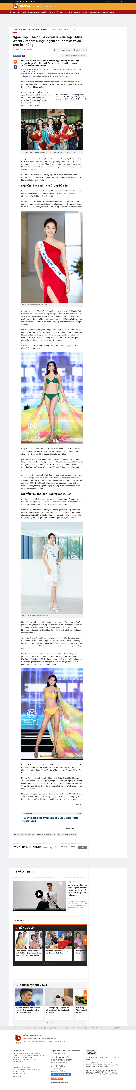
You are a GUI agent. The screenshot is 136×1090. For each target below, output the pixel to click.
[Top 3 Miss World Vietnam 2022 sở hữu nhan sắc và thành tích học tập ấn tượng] (52, 129)
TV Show (52, 30)
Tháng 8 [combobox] (64, 847)
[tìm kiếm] (122, 1)
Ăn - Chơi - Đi (61, 12)
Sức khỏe (77, 12)
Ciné (18, 12)
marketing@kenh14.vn (60, 1062)
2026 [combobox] (73, 847)
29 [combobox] (55, 847)
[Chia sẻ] (15, 67)
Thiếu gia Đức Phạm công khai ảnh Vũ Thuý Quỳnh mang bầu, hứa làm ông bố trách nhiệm (28, 952)
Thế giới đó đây (82, 1028)
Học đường (93, 12)
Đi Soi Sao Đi (47, 6)
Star (14, 12)
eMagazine (18, 1)
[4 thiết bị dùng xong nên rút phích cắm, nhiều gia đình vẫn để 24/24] (59, 997)
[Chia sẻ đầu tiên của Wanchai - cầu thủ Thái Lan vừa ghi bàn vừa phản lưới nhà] (29, 997)
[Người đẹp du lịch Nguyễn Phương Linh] (52, 568)
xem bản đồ (17, 1061)
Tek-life (84, 12)
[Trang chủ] (15, 62)
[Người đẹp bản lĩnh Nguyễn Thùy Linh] (52, 257)
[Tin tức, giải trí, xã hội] (23, 6)
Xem (82, 847)
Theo (52, 813)
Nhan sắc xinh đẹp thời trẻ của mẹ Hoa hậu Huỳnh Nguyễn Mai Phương (44, 76)
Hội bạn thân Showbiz (38, 30)
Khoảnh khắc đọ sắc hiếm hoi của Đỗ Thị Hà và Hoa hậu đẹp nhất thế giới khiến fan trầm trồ (51, 73)
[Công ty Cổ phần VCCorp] (91, 1052)
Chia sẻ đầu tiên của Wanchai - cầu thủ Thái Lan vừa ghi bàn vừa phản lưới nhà (28, 1010)
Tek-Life (98, 1028)
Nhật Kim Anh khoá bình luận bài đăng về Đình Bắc (57, 951)
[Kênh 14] (18, 1039)
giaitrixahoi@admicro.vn (60, 1071)
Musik (24, 12)
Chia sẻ (17, 55)
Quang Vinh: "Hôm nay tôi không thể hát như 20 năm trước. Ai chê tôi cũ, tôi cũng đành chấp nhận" (77, 890)
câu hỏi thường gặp (33, 1038)
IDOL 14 (74, 30)
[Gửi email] (23, 56)
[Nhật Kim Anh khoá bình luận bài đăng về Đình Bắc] (58, 940)
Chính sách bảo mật (59, 1083)
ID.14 (26, 1)
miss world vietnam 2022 (46, 835)
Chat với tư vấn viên (62, 1074)
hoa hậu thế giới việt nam (67, 835)
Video (112, 12)
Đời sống (44, 12)
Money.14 (52, 12)
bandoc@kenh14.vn (51, 1038)
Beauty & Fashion (34, 12)
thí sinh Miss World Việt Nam (24, 835)
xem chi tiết (57, 1079)
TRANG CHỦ (10, 12)
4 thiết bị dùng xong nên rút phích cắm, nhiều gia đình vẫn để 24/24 (58, 1010)
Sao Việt (22, 30)
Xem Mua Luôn (103, 12)
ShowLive (34, 1)
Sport (42, 1028)
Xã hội (70, 12)
